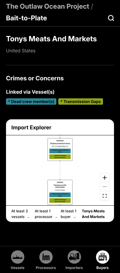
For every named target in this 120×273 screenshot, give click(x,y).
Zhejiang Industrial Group (60, 143)
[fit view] (104, 195)
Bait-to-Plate (26, 18)
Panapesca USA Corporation (60, 186)
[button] (60, 149)
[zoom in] (104, 177)
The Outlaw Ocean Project (47, 6)
